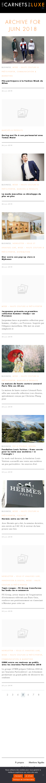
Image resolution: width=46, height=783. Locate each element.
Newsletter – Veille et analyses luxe (21, 576)
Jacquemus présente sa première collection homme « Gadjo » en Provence (20, 314)
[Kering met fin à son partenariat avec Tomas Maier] (23, 112)
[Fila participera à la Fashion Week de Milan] (23, 50)
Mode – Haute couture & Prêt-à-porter (22, 306)
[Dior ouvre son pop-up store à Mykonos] (23, 226)
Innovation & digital (13, 580)
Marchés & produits (12, 130)
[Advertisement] (23, 731)
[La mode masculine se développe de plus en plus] (23, 167)
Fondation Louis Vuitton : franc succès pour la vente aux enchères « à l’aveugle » (22, 452)
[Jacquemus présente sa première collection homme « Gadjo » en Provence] (23, 289)
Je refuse (29, 776)
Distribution (23, 252)
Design (32, 446)
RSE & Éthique (20, 446)
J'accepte (18, 776)
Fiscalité (21, 515)
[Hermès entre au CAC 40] (23, 494)
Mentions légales (36, 762)
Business (6, 67)
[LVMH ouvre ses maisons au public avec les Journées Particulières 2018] (23, 633)
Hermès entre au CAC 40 (15, 519)
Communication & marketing (17, 659)
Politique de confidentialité (23, 779)
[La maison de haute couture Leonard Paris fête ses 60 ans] (23, 358)
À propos (19, 762)
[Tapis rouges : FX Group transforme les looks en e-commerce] (23, 558)
